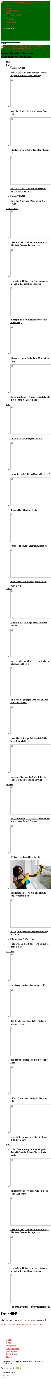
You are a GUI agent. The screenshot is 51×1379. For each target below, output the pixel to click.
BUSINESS (10, 20)
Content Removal (12, 1354)
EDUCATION (11, 22)
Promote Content (12, 1351)
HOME (8, 6)
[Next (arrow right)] (4, 1377)
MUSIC (9, 13)
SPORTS (9, 17)
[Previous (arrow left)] (2, 1377)
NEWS (8, 8)
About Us (9, 1339)
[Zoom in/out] (9, 1375)
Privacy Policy (11, 1345)
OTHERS (9, 24)
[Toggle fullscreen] (7, 1375)
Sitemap (9, 1357)
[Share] (4, 1375)
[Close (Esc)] (2, 1375)
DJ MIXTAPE (15, 15)
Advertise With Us (12, 1348)
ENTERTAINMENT (13, 11)
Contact (8, 1342)
